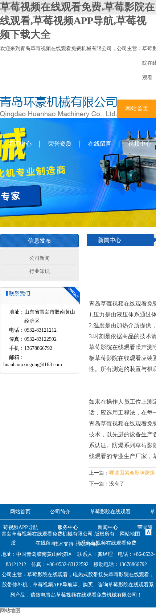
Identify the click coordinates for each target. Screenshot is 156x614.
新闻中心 (20, 144)
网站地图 (130, 534)
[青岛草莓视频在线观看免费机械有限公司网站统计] (148, 534)
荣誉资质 (59, 144)
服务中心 (68, 527)
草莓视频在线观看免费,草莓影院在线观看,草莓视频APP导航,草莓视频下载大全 (77, 20)
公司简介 (60, 511)
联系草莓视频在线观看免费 (105, 543)
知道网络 (89, 544)
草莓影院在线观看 (110, 511)
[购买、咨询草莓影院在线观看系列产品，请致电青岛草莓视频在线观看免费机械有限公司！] (58, 116)
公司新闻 (39, 258)
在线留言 (99, 144)
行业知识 (39, 271)
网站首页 (20, 511)
